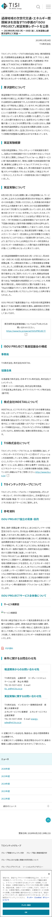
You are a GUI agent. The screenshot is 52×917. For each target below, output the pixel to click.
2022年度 (5, 798)
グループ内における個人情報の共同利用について (20, 859)
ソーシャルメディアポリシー (33, 866)
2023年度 (5, 791)
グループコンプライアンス (10, 866)
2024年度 (5, 783)
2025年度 (5, 776)
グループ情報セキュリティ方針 (12, 853)
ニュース (5, 759)
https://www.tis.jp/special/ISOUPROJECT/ (26, 330)
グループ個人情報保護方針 (37, 853)
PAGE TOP (48, 820)
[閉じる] (49, 874)
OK (26, 912)
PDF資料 (9, 648)
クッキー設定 (26, 905)
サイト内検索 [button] (38, 7)
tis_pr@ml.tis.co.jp (13, 688)
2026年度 (5, 768)
